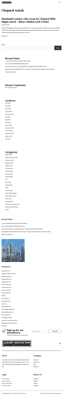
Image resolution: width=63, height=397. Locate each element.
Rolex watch (8, 198)
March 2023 (8, 125)
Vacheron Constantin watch (12, 204)
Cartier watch (8, 168)
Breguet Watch (9, 163)
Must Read (8, 182)
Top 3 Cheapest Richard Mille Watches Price (17, 63)
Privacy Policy (5, 378)
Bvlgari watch (9, 165)
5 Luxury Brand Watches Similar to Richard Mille (18, 61)
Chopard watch (6, 24)
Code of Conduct (6, 385)
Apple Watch (8, 154)
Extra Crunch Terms (7, 383)
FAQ (34, 364)
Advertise (36, 366)
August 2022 (8, 136)
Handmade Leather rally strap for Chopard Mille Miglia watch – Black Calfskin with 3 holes (29, 20)
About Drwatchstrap (10, 72)
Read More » (5, 36)
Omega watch (9, 185)
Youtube (35, 381)
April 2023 (8, 122)
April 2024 (8, 108)
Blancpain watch (9, 160)
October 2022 (9, 130)
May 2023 (8, 119)
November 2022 (9, 128)
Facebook (36, 378)
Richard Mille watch (10, 196)
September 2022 (9, 133)
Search (3, 44)
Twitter (35, 383)
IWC (6, 179)
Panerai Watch (9, 190)
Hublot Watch (9, 176)
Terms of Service (6, 381)
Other (6, 187)
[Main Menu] (59, 2)
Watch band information (11, 207)
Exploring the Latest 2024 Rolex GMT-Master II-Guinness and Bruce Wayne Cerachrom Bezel (29, 69)
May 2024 (8, 106)
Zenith (7, 209)
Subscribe (55, 331)
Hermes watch (9, 174)
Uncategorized (9, 201)
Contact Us (36, 362)
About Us (35, 359)
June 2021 (8, 139)
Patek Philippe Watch (11, 193)
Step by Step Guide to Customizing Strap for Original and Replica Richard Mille (26, 66)
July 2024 (7, 103)
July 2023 (7, 117)
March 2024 (8, 111)
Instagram (36, 385)
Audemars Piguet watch (11, 157)
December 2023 (9, 114)
